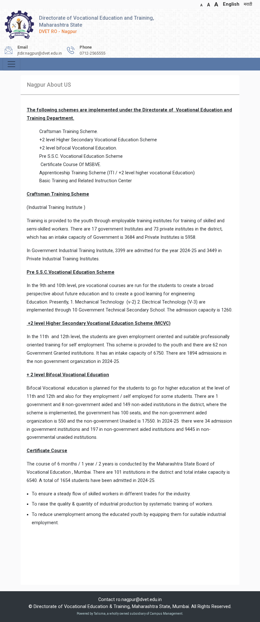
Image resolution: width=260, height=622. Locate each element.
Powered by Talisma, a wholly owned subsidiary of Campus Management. (130, 613)
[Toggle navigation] (11, 64)
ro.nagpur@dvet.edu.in (139, 599)
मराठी (248, 4)
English (231, 4)
